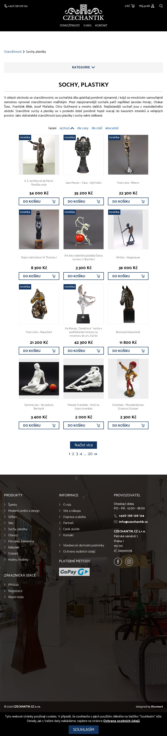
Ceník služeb (71, 529)
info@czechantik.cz (133, 522)
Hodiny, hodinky (18, 559)
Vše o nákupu (72, 511)
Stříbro (12, 517)
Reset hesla (16, 597)
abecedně (112, 128)
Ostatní (13, 553)
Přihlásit (13, 585)
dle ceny (82, 128)
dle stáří (96, 128)
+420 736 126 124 (131, 516)
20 (90, 454)
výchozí (64, 128)
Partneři (68, 523)
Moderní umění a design (24, 511)
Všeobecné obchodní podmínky (83, 545)
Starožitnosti (70, 25)
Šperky (12, 505)
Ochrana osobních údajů (79, 551)
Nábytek (13, 547)
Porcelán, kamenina (21, 541)
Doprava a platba (74, 517)
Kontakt (101, 25)
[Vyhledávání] (161, 5)
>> (95, 454)
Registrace (15, 591)
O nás (87, 25)
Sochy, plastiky (17, 529)
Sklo (10, 523)
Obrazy (13, 535)
